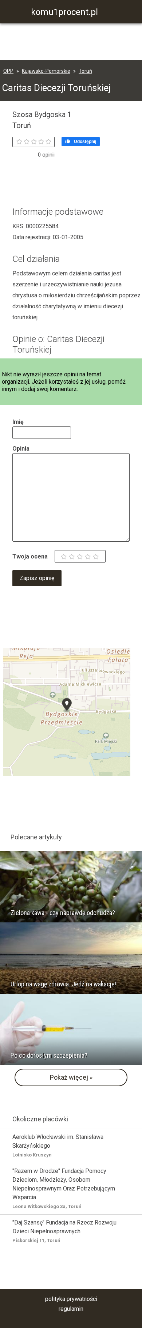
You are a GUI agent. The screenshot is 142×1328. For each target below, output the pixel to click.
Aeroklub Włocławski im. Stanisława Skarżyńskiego (57, 1145)
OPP (8, 71)
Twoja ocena (30, 556)
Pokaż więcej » (71, 1077)
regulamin (71, 1308)
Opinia (20, 448)
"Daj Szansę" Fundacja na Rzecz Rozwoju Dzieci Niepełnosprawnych (64, 1231)
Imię (18, 421)
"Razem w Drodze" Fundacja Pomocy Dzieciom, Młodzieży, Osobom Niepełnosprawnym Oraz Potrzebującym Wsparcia (63, 1188)
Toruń (85, 71)
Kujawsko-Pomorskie (46, 71)
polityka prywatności (71, 1298)
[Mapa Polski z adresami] (66, 711)
